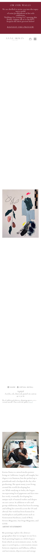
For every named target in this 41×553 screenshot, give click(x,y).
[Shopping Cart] (30, 39)
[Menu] (35, 39)
